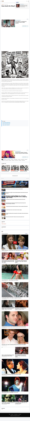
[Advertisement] (15, 13)
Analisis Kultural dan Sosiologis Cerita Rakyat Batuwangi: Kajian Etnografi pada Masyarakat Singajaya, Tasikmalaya (16, 203)
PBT (13, 415)
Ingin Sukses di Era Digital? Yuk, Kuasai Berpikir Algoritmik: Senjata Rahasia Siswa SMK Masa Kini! (17, 193)
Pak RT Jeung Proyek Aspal (6, 123)
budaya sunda (8, 159)
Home (9, 414)
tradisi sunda (23, 160)
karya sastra (10, 160)
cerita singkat (3, 160)
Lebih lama (27, 178)
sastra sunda (20, 160)
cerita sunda (6, 160)
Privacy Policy (16, 414)
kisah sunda (13, 160)
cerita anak (12, 159)
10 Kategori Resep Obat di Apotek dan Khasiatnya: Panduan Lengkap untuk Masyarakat (17, 206)
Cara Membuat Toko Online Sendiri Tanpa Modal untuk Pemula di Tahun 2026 (15, 199)
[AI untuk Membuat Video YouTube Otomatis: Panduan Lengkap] (3, 211)
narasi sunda (16, 160)
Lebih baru (2, 178)
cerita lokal (19, 159)
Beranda (3, 4)
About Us (12, 414)
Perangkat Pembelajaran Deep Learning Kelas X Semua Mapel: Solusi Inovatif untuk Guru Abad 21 (17, 213)
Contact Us (19, 414)
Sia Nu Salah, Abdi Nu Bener (6, 122)
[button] (1, 1)
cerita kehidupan (15, 159)
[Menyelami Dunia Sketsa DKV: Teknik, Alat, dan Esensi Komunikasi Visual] (3, 217)
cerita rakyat (26, 159)
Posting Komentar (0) (15, 175)
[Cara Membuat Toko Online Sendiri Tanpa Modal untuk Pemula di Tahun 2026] (3, 200)
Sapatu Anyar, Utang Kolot (23, 171)
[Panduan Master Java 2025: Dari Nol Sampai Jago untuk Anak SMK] (3, 190)
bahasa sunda (6, 4)
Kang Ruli (18, 415)
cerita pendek (22, 159)
